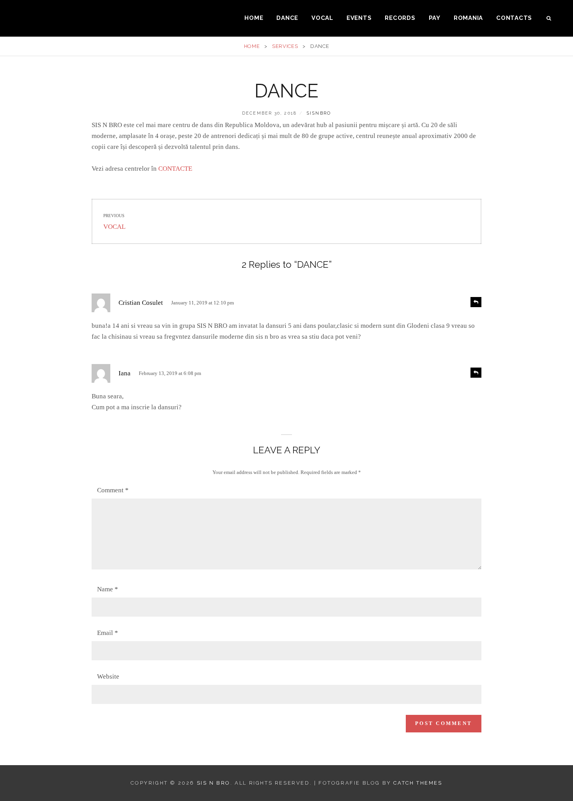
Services (285, 46)
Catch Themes (417, 783)
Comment (113, 490)
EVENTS (359, 17)
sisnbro (318, 113)
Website (108, 676)
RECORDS (400, 17)
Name (107, 589)
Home (252, 46)
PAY (434, 17)
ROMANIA (468, 17)
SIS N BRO (213, 783)
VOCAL (322, 17)
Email (107, 633)
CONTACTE (175, 168)
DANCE (287, 17)
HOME (253, 17)
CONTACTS (514, 17)
